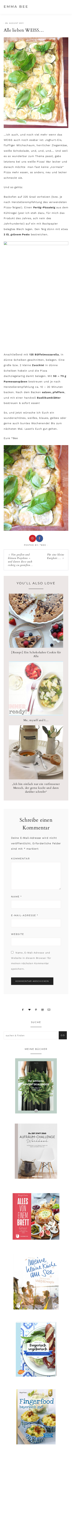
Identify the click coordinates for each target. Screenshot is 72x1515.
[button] (64, 6)
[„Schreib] (49, 1009)
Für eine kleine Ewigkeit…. (55, 556)
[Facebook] (23, 1009)
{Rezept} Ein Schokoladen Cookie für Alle (36, 654)
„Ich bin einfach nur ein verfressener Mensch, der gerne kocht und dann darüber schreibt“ (36, 788)
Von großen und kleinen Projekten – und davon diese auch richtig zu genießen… (20, 560)
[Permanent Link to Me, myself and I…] (36, 714)
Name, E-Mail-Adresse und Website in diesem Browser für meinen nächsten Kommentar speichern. (31, 960)
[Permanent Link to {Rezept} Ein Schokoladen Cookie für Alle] (36, 646)
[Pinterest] (36, 1009)
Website (17, 934)
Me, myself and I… (36, 720)
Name (16, 896)
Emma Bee (16, 7)
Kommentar (20, 858)
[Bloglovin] (29, 1009)
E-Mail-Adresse (24, 915)
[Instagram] (42, 1009)
